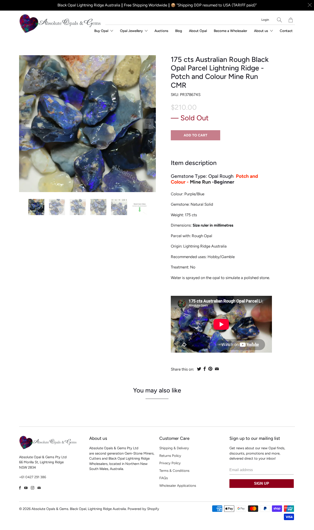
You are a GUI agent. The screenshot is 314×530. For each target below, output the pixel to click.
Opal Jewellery (132, 31)
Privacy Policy (170, 463)
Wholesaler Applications (177, 486)
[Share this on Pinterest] (210, 369)
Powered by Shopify (143, 509)
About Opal (198, 31)
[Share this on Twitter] (199, 369)
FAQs (163, 478)
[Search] (279, 20)
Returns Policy (170, 456)
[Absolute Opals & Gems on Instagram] (32, 488)
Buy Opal (101, 31)
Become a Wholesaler (230, 31)
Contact (286, 31)
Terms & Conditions (174, 471)
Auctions (161, 31)
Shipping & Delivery (174, 448)
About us (261, 31)
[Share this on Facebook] (204, 369)
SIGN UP (261, 483)
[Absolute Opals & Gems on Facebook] (20, 488)
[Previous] (26, 124)
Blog (178, 31)
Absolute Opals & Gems (49, 509)
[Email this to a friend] (217, 369)
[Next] (148, 124)
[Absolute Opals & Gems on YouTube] (26, 488)
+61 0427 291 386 (32, 477)
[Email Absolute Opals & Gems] (39, 488)
